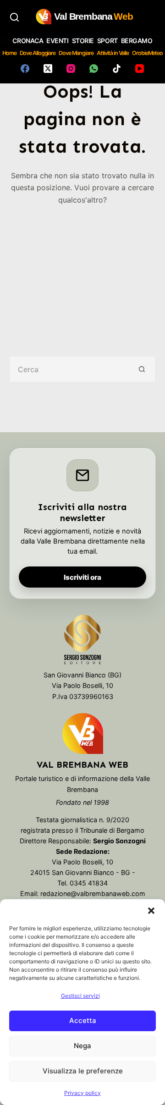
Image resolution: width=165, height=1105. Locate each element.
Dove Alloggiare (38, 52)
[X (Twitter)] (48, 68)
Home (9, 52)
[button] (151, 910)
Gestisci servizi (80, 995)
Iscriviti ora (82, 577)
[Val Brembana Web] (82, 733)
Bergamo (137, 40)
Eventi (57, 40)
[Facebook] (25, 68)
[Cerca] (14, 17)
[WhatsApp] (93, 68)
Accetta (82, 1020)
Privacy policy (82, 1092)
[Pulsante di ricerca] (142, 369)
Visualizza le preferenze (83, 1071)
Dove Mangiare (76, 52)
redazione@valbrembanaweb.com (92, 893)
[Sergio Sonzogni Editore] (82, 641)
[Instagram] (70, 68)
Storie (83, 40)
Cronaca (27, 40)
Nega (82, 1045)
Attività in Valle (113, 52)
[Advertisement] (82, 274)
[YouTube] (139, 68)
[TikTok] (116, 68)
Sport (107, 40)
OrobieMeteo (147, 52)
